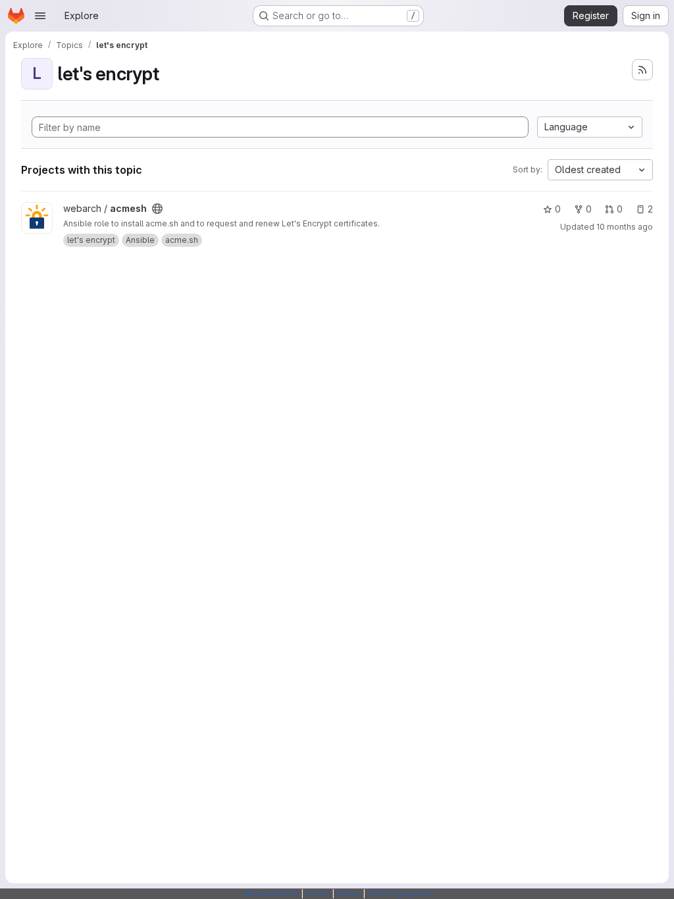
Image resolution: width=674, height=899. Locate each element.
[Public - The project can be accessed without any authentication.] (157, 208)
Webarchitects (271, 893)
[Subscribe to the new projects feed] (642, 69)
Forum (317, 893)
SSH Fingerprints (399, 893)
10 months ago (624, 227)
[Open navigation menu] (40, 15)
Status (348, 893)
